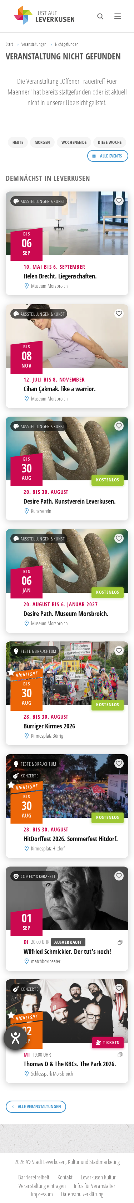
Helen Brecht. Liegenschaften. (60, 276)
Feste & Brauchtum (38, 651)
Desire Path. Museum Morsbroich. (66, 613)
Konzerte (29, 775)
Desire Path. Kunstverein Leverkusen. (70, 501)
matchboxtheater (45, 961)
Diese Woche (110, 142)
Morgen (42, 142)
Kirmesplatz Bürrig (47, 735)
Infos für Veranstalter (94, 1186)
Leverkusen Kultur (98, 1177)
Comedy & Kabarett (38, 876)
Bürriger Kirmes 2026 (49, 726)
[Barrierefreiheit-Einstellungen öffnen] (15, 1038)
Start (9, 44)
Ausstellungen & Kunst (43, 201)
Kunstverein (41, 510)
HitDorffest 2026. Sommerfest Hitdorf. (71, 838)
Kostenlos (107, 479)
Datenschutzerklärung (82, 1194)
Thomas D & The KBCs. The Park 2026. (70, 1063)
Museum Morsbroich (49, 285)
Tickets (111, 1042)
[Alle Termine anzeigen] (120, 942)
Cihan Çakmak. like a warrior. (60, 388)
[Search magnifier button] (100, 16)
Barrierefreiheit (33, 1177)
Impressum (42, 1194)
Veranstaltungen (33, 44)
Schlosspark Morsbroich (52, 1073)
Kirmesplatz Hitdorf (48, 848)
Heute (18, 142)
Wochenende (73, 142)
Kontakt (65, 1177)
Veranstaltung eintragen (42, 1186)
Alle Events (111, 156)
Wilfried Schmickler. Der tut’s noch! (67, 951)
